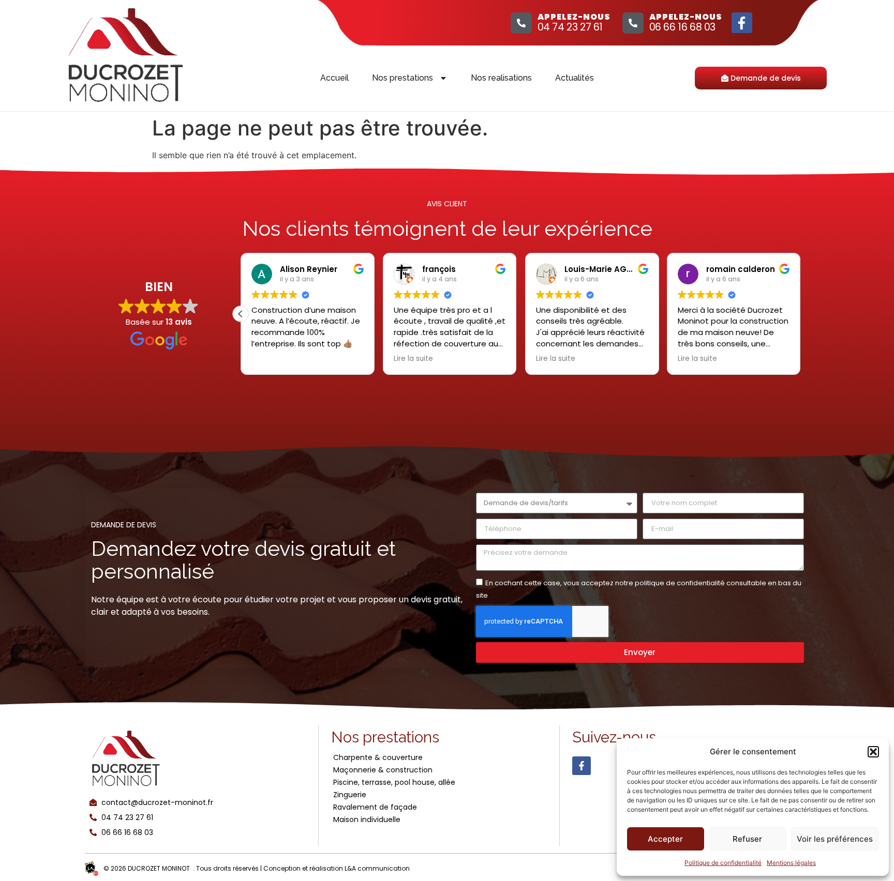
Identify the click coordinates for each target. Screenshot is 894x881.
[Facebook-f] (742, 22)
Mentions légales (791, 863)
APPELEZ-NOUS (574, 17)
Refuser (747, 839)
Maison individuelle (366, 819)
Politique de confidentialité (723, 863)
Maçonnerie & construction (383, 770)
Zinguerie (349, 794)
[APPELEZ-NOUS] (521, 23)
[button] (873, 752)
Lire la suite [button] (413, 358)
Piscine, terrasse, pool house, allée (394, 782)
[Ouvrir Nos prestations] (443, 78)
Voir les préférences (835, 839)
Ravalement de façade (375, 807)
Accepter (665, 839)
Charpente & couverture (378, 757)
